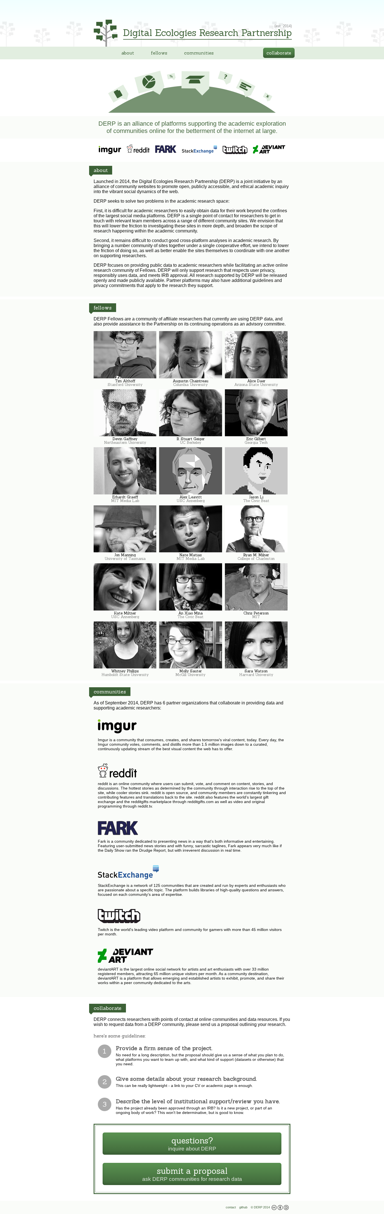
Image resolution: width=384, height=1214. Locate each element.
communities (199, 53)
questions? (176, 1145)
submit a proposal (182, 1175)
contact (231, 1207)
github (243, 1207)
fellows (159, 53)
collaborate (278, 53)
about (127, 53)
